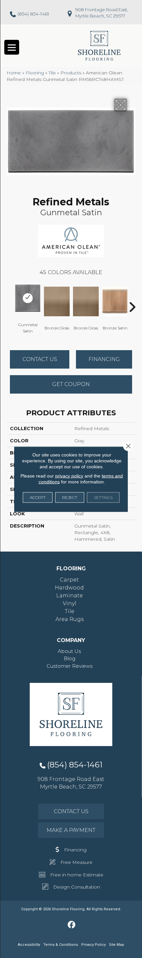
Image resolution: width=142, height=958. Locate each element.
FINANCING (104, 359)
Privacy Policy (93, 945)
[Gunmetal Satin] (27, 298)
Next (132, 297)
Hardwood (69, 587)
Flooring (34, 72)
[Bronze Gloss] (56, 301)
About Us (69, 651)
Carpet (69, 580)
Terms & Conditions (60, 945)
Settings (103, 497)
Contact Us (39, 359)
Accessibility (29, 945)
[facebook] (72, 925)
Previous (10, 297)
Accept (38, 497)
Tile (52, 72)
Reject (69, 497)
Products (70, 72)
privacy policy (69, 475)
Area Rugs (69, 619)
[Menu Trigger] (11, 47)
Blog (69, 658)
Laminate (69, 595)
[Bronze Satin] (114, 301)
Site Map (116, 945)
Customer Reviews (69, 666)
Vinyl (69, 603)
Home (14, 72)
